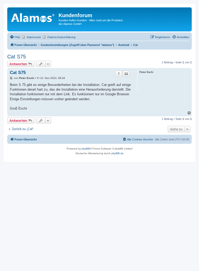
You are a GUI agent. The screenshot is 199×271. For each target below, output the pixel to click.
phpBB (86, 148)
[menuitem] (15, 37)
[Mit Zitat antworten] (126, 74)
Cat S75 (16, 56)
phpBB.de (117, 153)
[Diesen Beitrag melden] (118, 74)
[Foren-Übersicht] (34, 17)
